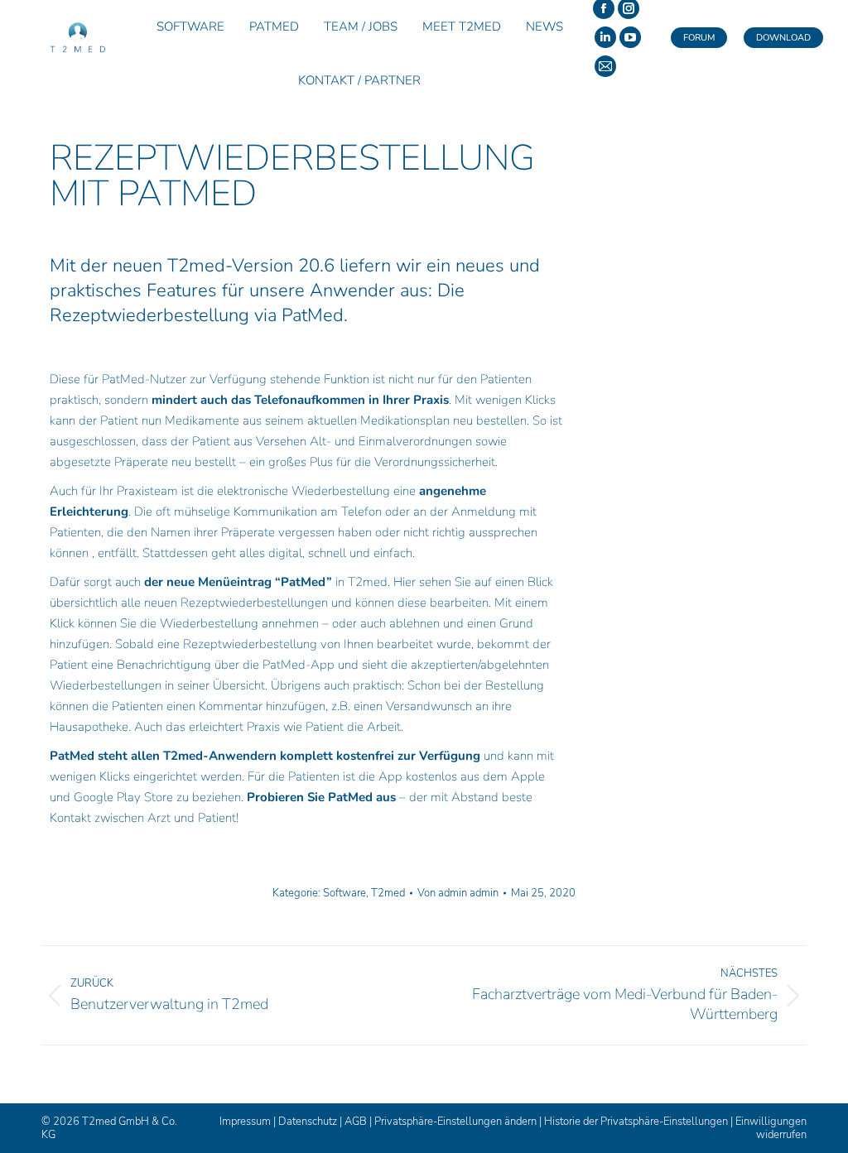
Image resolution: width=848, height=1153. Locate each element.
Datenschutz (307, 1121)
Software (344, 893)
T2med (388, 893)
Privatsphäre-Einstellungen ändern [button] (455, 1121)
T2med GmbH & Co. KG (109, 1128)
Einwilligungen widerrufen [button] (771, 1128)
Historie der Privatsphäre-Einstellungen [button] (636, 1121)
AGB (355, 1121)
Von (458, 893)
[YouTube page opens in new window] (630, 37)
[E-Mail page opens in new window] (605, 66)
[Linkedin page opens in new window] (605, 37)
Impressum (245, 1121)
